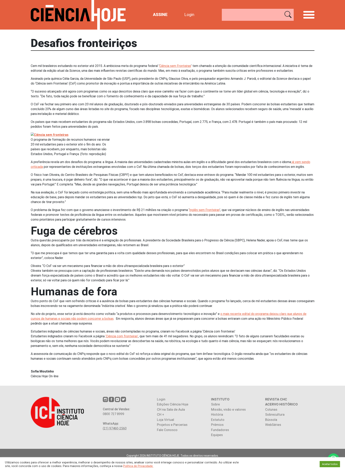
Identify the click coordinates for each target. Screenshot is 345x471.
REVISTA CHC (276, 399)
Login (189, 14)
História (217, 414)
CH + (160, 414)
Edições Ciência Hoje (172, 404)
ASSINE (160, 14)
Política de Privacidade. (138, 466)
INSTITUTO (220, 399)
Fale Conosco (167, 430)
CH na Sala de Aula (171, 409)
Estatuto (217, 420)
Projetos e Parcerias (172, 425)
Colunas (271, 409)
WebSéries (273, 425)
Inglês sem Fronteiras (204, 210)
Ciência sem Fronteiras (175, 66)
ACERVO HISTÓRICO (281, 404)
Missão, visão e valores (228, 409)
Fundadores (220, 430)
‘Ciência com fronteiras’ (121, 336)
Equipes (217, 435)
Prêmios (217, 425)
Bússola (271, 420)
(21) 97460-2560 (115, 428)
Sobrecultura (275, 414)
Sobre (215, 404)
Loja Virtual (165, 420)
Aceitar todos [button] (330, 464)
